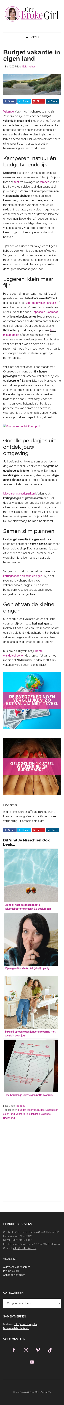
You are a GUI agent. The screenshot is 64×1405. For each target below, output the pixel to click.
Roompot (52, 312)
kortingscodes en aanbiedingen (22, 576)
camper (44, 182)
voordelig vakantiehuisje (41, 302)
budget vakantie (27, 1109)
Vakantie (8, 111)
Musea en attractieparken (19, 493)
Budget (21, 1105)
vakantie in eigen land (28, 1113)
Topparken (38, 312)
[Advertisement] (32, 1164)
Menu (35, 37)
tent (16, 182)
